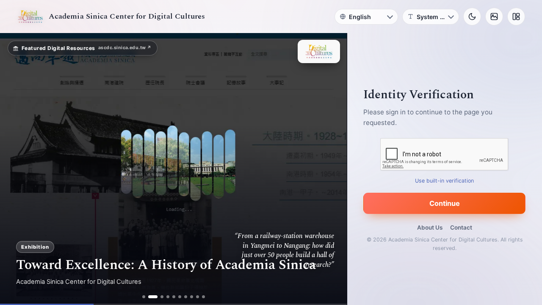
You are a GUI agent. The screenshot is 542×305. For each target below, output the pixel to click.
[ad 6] (179, 296)
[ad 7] (185, 296)
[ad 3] (161, 296)
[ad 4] (167, 296)
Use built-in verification (444, 180)
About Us (429, 227)
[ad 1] (143, 296)
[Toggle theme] (472, 16)
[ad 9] (197, 296)
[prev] (15, 169)
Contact (461, 227)
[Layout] (516, 16)
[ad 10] (203, 296)
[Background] (494, 16)
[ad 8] (191, 296)
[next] (331, 169)
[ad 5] (173, 296)
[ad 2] (153, 296)
